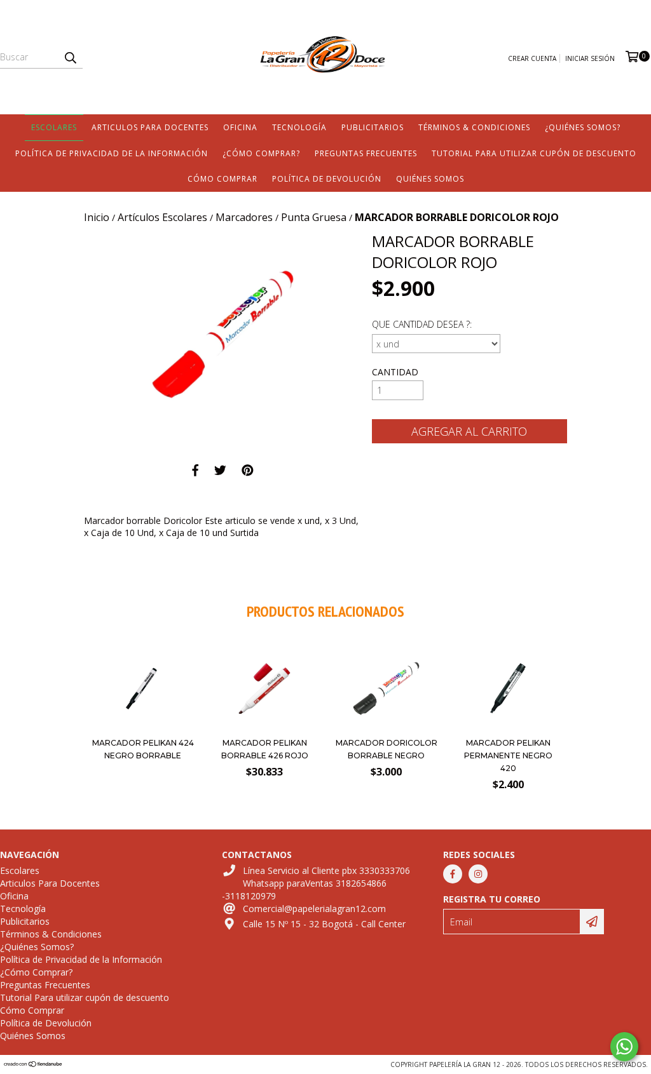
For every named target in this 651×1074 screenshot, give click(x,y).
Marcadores (244, 217)
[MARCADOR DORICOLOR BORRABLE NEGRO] (386, 727)
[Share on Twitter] (220, 470)
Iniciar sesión (590, 58)
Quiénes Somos (430, 178)
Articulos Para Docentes (150, 127)
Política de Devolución (326, 178)
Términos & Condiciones (474, 127)
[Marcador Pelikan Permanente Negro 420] (508, 727)
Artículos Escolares (162, 217)
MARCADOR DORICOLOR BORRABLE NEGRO (386, 749)
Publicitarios (372, 127)
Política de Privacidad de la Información (111, 153)
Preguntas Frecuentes (366, 153)
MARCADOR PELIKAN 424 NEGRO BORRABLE (143, 749)
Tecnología (299, 127)
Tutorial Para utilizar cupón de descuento (534, 153)
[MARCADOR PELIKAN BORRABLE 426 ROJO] (264, 727)
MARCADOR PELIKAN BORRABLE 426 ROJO (264, 749)
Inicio (96, 217)
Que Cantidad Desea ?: (422, 324)
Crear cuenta (532, 58)
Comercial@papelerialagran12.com (314, 909)
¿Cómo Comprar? (261, 153)
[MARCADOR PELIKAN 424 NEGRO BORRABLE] (143, 727)
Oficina (240, 127)
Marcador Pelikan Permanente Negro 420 (508, 755)
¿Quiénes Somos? (582, 127)
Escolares (54, 127)
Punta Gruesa (313, 217)
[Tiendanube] (33, 1064)
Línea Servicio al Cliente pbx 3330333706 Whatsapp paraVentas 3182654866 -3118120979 (316, 883)
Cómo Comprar (222, 178)
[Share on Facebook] (195, 470)
